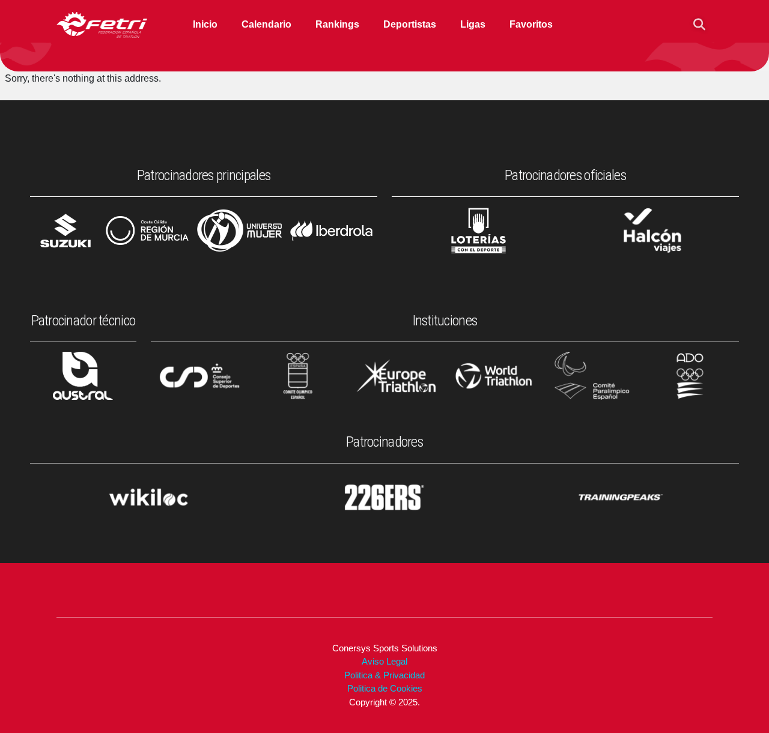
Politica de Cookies (384, 688)
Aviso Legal (384, 661)
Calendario (266, 24)
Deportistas (409, 24)
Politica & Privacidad (384, 675)
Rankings (337, 24)
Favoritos (531, 24)
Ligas (472, 24)
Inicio (205, 24)
